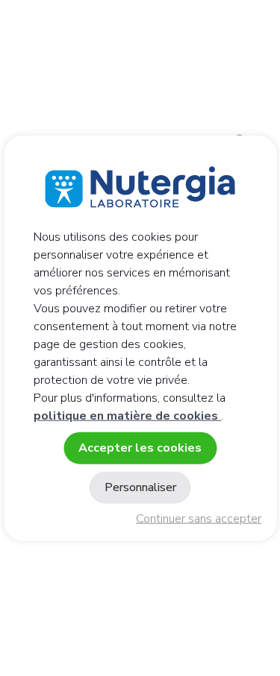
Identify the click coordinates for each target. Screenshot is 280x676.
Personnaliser (140, 487)
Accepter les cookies (140, 447)
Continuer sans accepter (198, 519)
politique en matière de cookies (127, 415)
